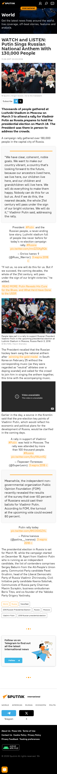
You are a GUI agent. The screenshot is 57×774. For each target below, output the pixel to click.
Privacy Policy (34, 735)
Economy (41, 705)
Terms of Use (29, 731)
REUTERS (7, 344)
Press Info (16, 731)
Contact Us (7, 735)
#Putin (30, 227)
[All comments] (5, 770)
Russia (14, 604)
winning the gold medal (23, 356)
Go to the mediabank (33, 96)
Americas (17, 705)
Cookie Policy (19, 735)
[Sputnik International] (9, 4)
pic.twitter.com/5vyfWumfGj (28, 456)
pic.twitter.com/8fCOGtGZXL (28, 531)
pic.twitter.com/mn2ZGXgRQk (28, 248)
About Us (6, 731)
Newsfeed (25, 604)
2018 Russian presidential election (32, 615)
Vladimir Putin (9, 615)
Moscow (46, 610)
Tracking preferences (29, 739)
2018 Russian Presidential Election (17, 610)
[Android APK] (10, 747)
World (5, 604)
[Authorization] (40, 3)
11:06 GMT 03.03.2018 (12, 59)
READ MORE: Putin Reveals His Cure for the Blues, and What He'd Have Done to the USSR (27, 290)
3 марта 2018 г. (38, 465)
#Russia (31, 245)
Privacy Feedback (10, 739)
